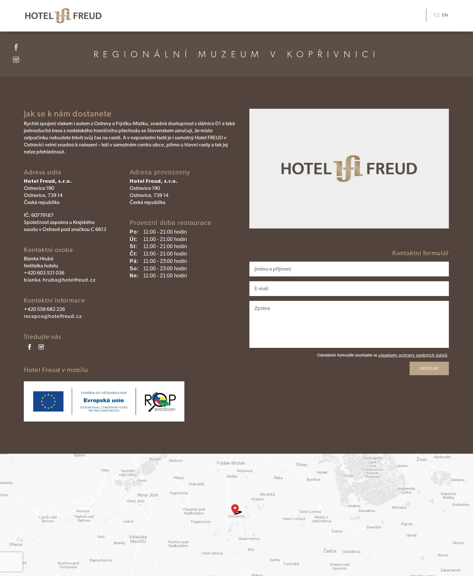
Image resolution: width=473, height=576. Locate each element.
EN (445, 15)
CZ (437, 15)
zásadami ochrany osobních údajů (413, 355)
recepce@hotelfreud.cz (53, 316)
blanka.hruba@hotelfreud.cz (60, 280)
